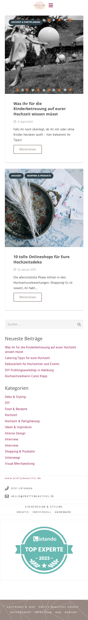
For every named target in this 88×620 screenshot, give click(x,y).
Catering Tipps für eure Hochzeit (27, 357)
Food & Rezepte (16, 408)
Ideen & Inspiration (18, 427)
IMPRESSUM (43, 612)
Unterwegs (12, 457)
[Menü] (51, 5)
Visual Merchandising (19, 463)
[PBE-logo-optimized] (39, 5)
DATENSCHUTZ (20, 612)
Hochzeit (11, 414)
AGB (58, 612)
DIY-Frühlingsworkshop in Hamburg (29, 370)
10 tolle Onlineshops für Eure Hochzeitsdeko (41, 259)
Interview (11, 439)
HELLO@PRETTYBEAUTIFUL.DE (32, 496)
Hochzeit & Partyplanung (22, 421)
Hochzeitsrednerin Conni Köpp (26, 376)
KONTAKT (71, 612)
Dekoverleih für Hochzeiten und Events (32, 363)
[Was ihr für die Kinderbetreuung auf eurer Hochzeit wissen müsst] (44, 18)
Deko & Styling (15, 396)
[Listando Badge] (44, 550)
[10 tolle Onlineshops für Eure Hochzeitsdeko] (44, 171)
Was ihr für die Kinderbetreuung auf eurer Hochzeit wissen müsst (39, 109)
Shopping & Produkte (20, 451)
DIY (7, 402)
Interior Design (15, 433)
